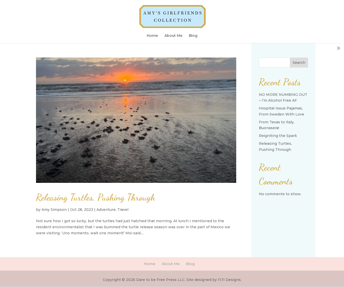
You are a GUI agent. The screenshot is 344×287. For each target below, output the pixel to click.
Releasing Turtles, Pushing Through (95, 197)
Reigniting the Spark (278, 135)
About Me (173, 36)
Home (152, 36)
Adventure (106, 209)
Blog (193, 36)
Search (299, 62)
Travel (122, 209)
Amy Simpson (54, 209)
